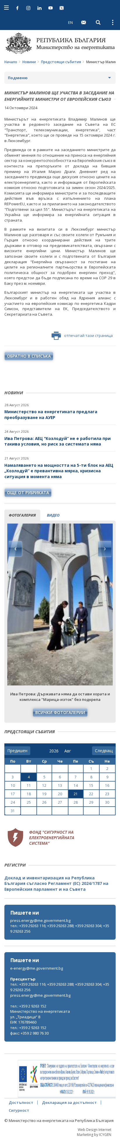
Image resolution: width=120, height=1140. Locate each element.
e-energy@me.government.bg (36, 968)
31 (13, 810)
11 (29, 785)
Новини (29, 61)
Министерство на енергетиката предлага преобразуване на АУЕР (50, 414)
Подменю (18, 77)
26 (44, 802)
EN (70, 22)
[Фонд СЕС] (40, 836)
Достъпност (21, 1102)
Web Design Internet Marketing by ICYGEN (94, 1132)
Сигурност (19, 1110)
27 (60, 802)
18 (29, 793)
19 (44, 793)
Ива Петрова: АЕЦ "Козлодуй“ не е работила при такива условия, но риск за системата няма (57, 441)
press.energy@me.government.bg (40, 920)
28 (76, 802)
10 (13, 785)
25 (29, 802)
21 (76, 793)
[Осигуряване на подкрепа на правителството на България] (67, 1079)
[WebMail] (83, 22)
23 (107, 793)
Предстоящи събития (61, 61)
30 (107, 802)
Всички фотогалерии (60, 712)
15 (91, 785)
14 (76, 785)
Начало (10, 61)
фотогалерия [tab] (22, 515)
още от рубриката (28, 492)
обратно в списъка (29, 356)
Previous (15, 549)
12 (44, 785)
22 (91, 793)
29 (91, 802)
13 (60, 785)
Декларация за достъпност (69, 1102)
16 (107, 785)
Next (104, 549)
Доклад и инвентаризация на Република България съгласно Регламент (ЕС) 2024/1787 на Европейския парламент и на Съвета (56, 883)
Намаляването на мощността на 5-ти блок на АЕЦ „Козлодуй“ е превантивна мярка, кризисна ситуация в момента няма (58, 470)
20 (60, 793)
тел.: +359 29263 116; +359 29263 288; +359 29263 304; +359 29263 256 (59, 928)
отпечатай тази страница (88, 335)
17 (13, 793)
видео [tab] (53, 515)
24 (13, 802)
